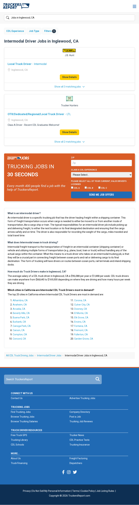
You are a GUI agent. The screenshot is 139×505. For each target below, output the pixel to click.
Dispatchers (76, 463)
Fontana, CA (80, 326)
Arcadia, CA (19, 309)
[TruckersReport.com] (16, 7)
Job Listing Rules (105, 491)
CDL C (104, 188)
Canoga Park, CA (22, 326)
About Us (16, 458)
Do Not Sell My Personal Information (51, 491)
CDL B (90, 188)
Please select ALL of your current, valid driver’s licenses (98, 182)
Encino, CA (80, 321)
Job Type (34, 31)
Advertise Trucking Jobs (82, 398)
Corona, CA (80, 300)
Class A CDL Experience (84, 170)
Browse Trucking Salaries (24, 421)
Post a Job (75, 416)
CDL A (76, 188)
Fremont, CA (81, 330)
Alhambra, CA (20, 300)
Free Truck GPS (19, 435)
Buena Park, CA (21, 317)
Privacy (27, 491)
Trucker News (77, 435)
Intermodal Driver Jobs (49, 355)
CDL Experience (15, 31)
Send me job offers (101, 194)
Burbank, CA (19, 321)
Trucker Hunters (69, 105)
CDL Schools (17, 444)
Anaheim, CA (20, 304)
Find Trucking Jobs (21, 412)
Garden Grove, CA (83, 338)
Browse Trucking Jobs (22, 416)
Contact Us (17, 398)
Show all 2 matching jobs (67, 141)
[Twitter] (75, 472)
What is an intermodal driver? (24, 213)
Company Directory (80, 412)
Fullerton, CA (81, 334)
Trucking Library (19, 440)
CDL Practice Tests (80, 440)
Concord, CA (19, 338)
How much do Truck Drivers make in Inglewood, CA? (37, 271)
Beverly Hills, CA (21, 313)
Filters (49, 31)
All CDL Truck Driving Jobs (20, 355)
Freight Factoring (78, 458)
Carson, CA (19, 330)
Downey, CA (80, 309)
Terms (75, 491)
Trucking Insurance (80, 444)
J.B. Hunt (69, 55)
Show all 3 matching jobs (67, 86)
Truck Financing (19, 463)
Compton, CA (20, 334)
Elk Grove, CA (81, 317)
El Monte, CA (81, 313)
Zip (72, 157)
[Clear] (132, 18)
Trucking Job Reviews (81, 421)
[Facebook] (63, 472)
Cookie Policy (88, 491)
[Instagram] (69, 472)
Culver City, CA (82, 304)
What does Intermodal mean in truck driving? (33, 242)
